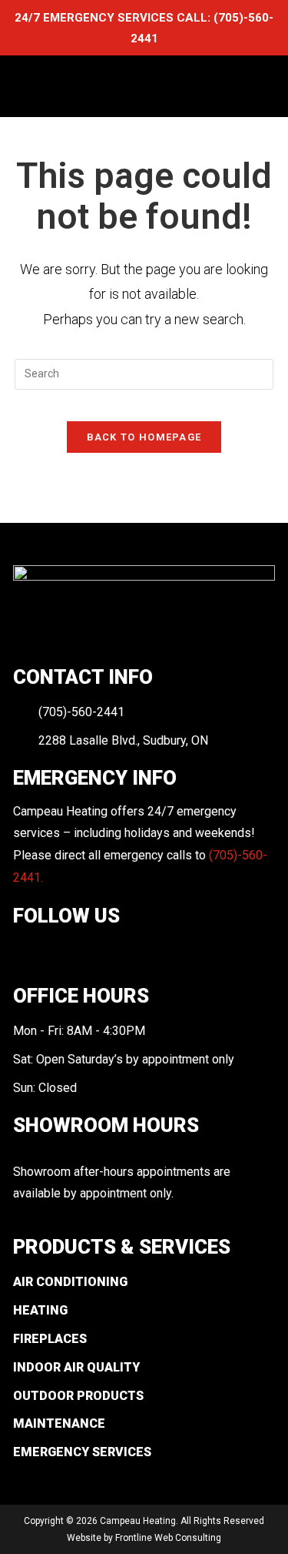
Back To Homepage (144, 437)
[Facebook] (24, 952)
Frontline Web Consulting (168, 1537)
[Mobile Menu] (260, 86)
